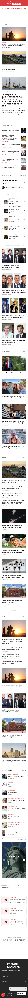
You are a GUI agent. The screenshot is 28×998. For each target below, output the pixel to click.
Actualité (5, 141)
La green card (14, 856)
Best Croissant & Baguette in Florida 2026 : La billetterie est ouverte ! (12, 487)
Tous (3, 187)
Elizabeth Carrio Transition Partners (17, 808)
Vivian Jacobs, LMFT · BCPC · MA (16, 800)
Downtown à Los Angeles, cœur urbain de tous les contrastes (14, 761)
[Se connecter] (21, 8)
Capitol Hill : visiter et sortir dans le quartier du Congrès (10, 166)
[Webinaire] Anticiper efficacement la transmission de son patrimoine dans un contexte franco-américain (14, 291)
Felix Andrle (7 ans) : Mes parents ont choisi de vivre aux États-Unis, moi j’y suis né (14, 422)
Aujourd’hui (8, 187)
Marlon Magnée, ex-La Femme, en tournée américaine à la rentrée (10, 129)
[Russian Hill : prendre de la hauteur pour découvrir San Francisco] (14, 469)
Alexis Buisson (6, 118)
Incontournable (4, 190)
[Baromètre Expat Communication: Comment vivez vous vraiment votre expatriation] (14, 628)
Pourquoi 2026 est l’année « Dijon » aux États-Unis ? (11, 145)
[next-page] (24, 860)
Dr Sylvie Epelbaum (13, 792)
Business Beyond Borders (14, 833)
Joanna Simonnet (6, 47)
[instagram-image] (6, 946)
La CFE (9, 784)
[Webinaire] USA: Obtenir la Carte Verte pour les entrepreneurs (13, 341)
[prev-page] (4, 860)
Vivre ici (4, 42)
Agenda (4, 154)
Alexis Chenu (5, 497)
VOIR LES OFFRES (17, 3)
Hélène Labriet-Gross (8, 71)
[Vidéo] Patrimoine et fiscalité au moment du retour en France (10, 152)
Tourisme (5, 66)
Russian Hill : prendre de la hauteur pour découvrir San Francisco (12, 68)
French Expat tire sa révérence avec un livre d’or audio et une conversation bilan (14, 397)
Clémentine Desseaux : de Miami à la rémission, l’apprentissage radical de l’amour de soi (13, 447)
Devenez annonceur (7, 973)
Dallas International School (14, 816)
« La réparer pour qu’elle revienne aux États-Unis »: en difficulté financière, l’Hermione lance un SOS (12, 100)
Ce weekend (21, 187)
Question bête (6, 147)
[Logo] (13, 8)
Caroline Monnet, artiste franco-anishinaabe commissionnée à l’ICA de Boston (10, 159)
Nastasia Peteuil (5, 665)
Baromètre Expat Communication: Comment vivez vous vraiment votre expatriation (13, 44)
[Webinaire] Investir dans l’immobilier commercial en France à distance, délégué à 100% (13, 316)
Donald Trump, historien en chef (11, 373)
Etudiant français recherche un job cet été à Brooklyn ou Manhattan (17, 912)
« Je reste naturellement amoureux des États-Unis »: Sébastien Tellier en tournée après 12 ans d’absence (9, 137)
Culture (4, 162)
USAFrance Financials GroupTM (16, 776)
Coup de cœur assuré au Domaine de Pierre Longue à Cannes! (17, 923)
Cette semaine (14, 187)
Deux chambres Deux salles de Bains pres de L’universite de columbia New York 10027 (17, 901)
